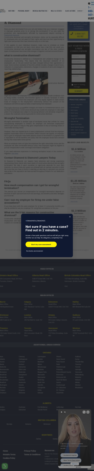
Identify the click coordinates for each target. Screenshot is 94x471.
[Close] (70, 217)
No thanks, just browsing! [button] (34, 251)
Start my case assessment (41, 244)
